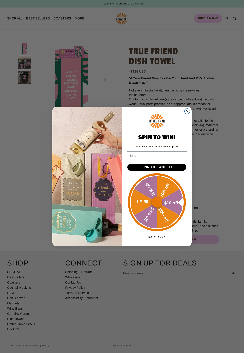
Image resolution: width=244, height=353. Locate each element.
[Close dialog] (187, 111)
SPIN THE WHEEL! (156, 167)
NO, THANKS (156, 237)
